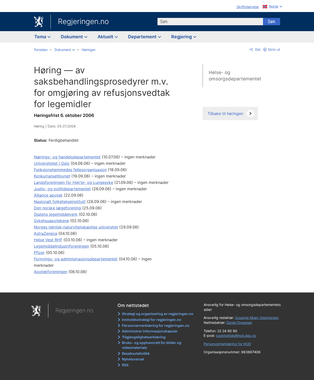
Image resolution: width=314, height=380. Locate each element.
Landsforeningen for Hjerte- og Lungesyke (73, 182)
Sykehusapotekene (51, 220)
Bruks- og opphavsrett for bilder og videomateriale (151, 345)
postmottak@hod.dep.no (236, 335)
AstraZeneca (45, 233)
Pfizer (39, 252)
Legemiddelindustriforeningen (61, 246)
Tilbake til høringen (225, 113)
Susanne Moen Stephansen (257, 318)
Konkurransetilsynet (52, 176)
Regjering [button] (182, 36)
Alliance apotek (48, 195)
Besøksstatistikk (136, 353)
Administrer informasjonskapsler (150, 331)
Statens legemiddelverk (56, 214)
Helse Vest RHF (48, 239)
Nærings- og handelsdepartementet (67, 156)
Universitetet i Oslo (51, 163)
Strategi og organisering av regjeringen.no (157, 314)
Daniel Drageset (239, 322)
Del (257, 49)
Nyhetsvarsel (133, 359)
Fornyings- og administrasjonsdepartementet (76, 258)
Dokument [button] (72, 36)
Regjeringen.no (83, 21)
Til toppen (105, 285)
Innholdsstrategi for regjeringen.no (151, 319)
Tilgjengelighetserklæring (144, 337)
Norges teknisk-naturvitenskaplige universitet (76, 227)
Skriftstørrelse (247, 7)
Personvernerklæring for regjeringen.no (155, 325)
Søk (271, 21)
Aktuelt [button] (106, 36)
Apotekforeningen (50, 271)
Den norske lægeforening (57, 207)
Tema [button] (40, 36)
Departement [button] (142, 36)
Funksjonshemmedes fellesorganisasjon (70, 169)
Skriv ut (274, 49)
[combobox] (210, 21)
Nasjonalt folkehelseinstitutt (60, 201)
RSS (125, 365)
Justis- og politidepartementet (62, 188)
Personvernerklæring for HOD (227, 344)
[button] (64, 49)
